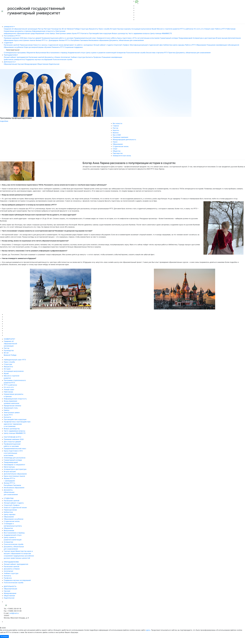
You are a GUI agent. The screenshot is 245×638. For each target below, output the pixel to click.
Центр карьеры (179, 45)
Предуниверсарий (185, 38)
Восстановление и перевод (57, 53)
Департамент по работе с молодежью (78, 45)
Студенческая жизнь (121, 146)
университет (9, 26)
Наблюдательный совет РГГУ (15, 360)
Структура (84, 29)
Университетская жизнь (122, 156)
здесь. (148, 630)
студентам (8, 43)
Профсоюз (97, 57)
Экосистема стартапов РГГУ (157, 53)
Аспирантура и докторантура (204, 38)
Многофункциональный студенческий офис (146, 45)
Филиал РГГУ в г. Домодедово (47, 40)
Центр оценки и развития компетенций (101, 53)
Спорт (115, 149)
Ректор (40, 29)
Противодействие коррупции (100, 33)
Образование (201, 45)
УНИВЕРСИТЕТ (9, 339)
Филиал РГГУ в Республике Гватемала (73, 40)
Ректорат (47, 29)
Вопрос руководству (120, 33)
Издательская (54, 64)
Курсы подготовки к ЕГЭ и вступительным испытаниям (138, 38)
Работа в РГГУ (220, 29)
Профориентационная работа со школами (57, 38)
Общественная (42, 64)
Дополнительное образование (15, 474)
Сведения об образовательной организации (20, 29)
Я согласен (4, 636)
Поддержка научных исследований (38, 59)
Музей (154, 29)
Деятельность (9, 62)
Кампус (52, 33)
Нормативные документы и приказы (18, 31)
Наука (115, 142)
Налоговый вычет (13, 50)
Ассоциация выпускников (141, 29)
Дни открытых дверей (32, 38)
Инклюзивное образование (98, 40)
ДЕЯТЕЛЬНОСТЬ (10, 586)
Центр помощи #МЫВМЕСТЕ (161, 33)
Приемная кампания (120, 137)
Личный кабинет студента (103, 45)
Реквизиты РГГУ (58, 47)
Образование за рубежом (13, 47)
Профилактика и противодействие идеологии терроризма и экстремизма (17, 424)
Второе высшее (222, 38)
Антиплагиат (65, 57)
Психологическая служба (136, 53)
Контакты (84, 33)
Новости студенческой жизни (15, 507)
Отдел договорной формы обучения (37, 47)
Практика (172, 53)
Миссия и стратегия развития (168, 29)
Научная (21, 64)
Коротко (116, 130)
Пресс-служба (104, 29)
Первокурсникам (26, 45)
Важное (115, 133)
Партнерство (118, 153)
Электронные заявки (63, 33)
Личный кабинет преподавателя (16, 57)
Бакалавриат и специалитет (14, 465)
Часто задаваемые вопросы (139, 33)
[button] (18, 95)
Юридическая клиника (12, 406)
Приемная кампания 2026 (14, 38)
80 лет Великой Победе (71, 29)
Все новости (117, 123)
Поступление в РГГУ (12, 36)
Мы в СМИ (117, 135)
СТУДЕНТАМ (8, 498)
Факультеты (93, 29)
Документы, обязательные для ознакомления (126, 40)
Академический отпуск (76, 53)
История (113, 29)
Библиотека (167, 45)
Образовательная (10, 64)
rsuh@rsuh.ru (14, 613)
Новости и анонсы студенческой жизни (48, 45)
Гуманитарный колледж (169, 38)
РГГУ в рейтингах (186, 29)
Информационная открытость (43, 31)
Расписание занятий (11, 45)
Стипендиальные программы (15, 53)
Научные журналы (124, 29)
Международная (30, 64)
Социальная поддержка (73, 47)
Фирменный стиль (42, 33)
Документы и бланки (52, 57)
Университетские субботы (107, 38)
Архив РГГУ (76, 33)
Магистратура (9, 467)
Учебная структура (78, 57)
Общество (116, 151)
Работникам (230, 29)
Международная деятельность (124, 139)
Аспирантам (121, 53)
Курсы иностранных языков (24, 40)
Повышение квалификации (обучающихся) (223, 45)
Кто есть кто (199, 29)
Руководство (56, 29)
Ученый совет (209, 29)
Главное (116, 126)
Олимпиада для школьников (14, 458)
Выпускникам (41, 53)
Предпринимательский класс (85, 38)
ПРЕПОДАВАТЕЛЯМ (11, 562)
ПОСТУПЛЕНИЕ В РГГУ (12, 437)
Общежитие (30, 53)
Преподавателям (10, 55)
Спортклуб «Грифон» (121, 45)
